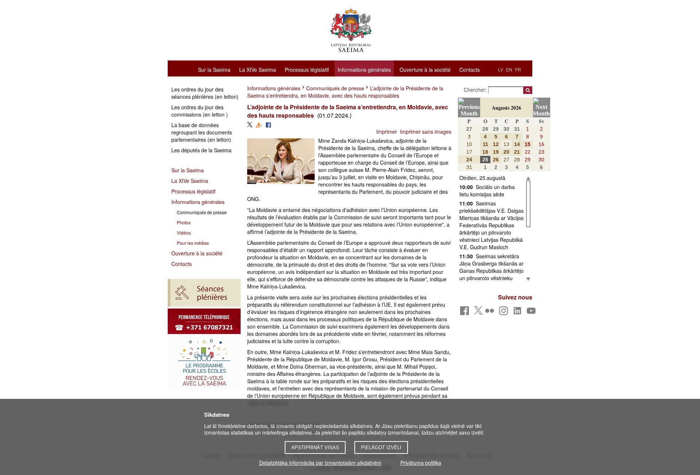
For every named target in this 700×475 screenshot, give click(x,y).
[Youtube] (532, 312)
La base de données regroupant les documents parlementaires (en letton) (201, 132)
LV (500, 69)
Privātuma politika (420, 462)
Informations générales (364, 69)
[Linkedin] (518, 312)
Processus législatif (307, 69)
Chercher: (476, 89)
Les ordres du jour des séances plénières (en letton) (204, 93)
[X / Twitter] (478, 312)
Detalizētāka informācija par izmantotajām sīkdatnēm (320, 462)
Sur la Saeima (214, 69)
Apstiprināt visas (315, 447)
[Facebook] (465, 312)
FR (518, 69)
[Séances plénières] (204, 293)
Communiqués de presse (335, 88)
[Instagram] (504, 312)
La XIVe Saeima (257, 69)
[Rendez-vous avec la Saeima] (204, 363)
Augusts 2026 (506, 107)
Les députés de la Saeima (201, 150)
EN (509, 69)
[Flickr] (491, 312)
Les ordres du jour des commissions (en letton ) (199, 110)
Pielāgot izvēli (381, 447)
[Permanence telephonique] (204, 321)
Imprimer (386, 131)
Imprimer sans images (425, 131)
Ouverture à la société (425, 69)
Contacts (469, 69)
